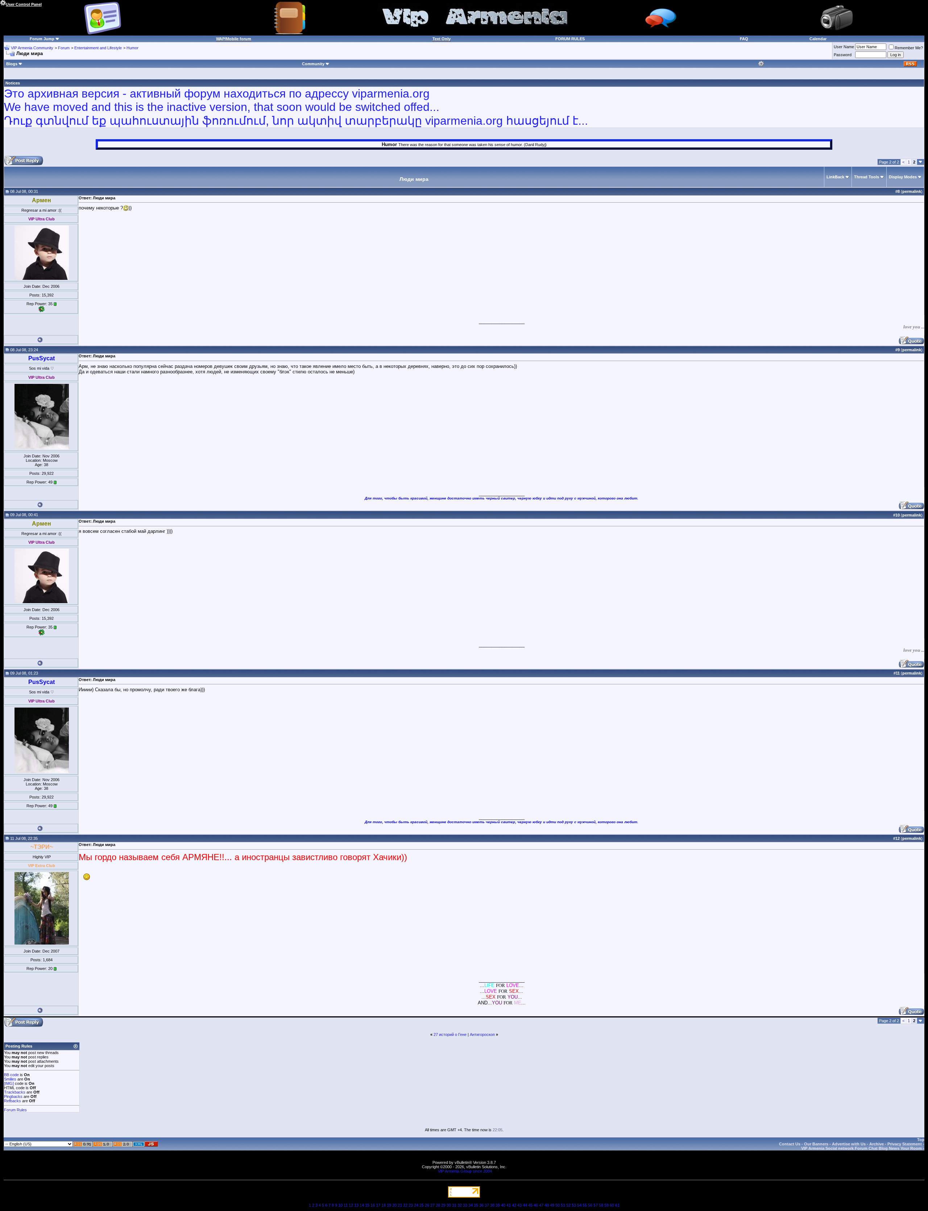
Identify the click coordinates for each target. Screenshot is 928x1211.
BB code (11, 1075)
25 (421, 1205)
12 (351, 1205)
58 (601, 1205)
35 (476, 1205)
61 (617, 1205)
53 (574, 1205)
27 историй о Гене (450, 1034)
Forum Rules (15, 1110)
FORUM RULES (570, 39)
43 (519, 1205)
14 (362, 1205)
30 (449, 1205)
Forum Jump (42, 39)
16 (372, 1205)
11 (346, 1205)
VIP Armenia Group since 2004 (465, 1171)
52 (568, 1205)
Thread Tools (866, 177)
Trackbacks (14, 1092)
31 (454, 1205)
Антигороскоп (482, 1034)
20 (394, 1205)
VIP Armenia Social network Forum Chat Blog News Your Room (861, 1148)
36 (481, 1205)
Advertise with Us (849, 1144)
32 (459, 1205)
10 (340, 1205)
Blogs (11, 64)
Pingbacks (13, 1096)
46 (536, 1205)
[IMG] (9, 1083)
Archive (876, 1144)
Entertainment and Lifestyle (98, 48)
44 (525, 1205)
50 (557, 1205)
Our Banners (816, 1144)
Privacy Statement (904, 1144)
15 (367, 1205)
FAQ (744, 39)
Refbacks (12, 1101)
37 (487, 1205)
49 (552, 1205)
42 (514, 1205)
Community (313, 64)
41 (508, 1205)
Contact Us (789, 1144)
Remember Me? (909, 48)
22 (405, 1205)
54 (579, 1205)
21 (400, 1205)
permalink (911, 191)
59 (606, 1205)
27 (432, 1205)
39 (498, 1205)
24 (416, 1205)
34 (470, 1205)
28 (438, 1205)
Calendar (817, 39)
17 (378, 1205)
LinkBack (835, 177)
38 (492, 1205)
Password (843, 55)
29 (443, 1205)
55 (585, 1205)
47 (541, 1205)
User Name (844, 47)
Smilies (10, 1079)
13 (356, 1205)
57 (595, 1205)
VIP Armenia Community (32, 48)
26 (427, 1205)
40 (503, 1205)
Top (920, 1139)
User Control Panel (24, 4)
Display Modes (903, 177)
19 (389, 1205)
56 (590, 1205)
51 (563, 1205)
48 (546, 1205)
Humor (132, 48)
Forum (64, 48)
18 (383, 1205)
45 (530, 1205)
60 (612, 1205)
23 (411, 1205)
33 (465, 1205)
